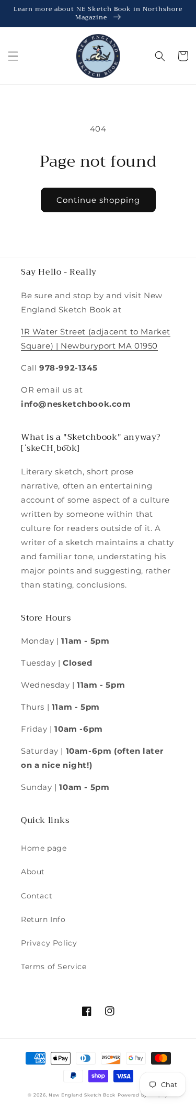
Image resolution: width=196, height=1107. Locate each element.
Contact (36, 895)
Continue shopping (98, 200)
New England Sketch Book (82, 1095)
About (33, 871)
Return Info (43, 919)
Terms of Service (54, 966)
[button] (13, 56)
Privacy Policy (49, 943)
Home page (43, 848)
